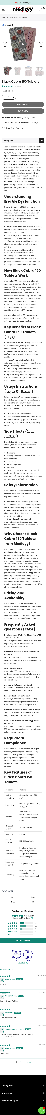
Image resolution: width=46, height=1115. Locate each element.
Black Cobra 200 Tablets (22, 310)
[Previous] (5, 44)
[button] (7, 86)
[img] (5, 976)
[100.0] (16, 954)
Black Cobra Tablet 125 (31, 584)
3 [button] (24, 1062)
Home (4, 18)
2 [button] (20, 1062)
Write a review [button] (23, 940)
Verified (22, 963)
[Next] (41, 44)
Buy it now (23, 111)
